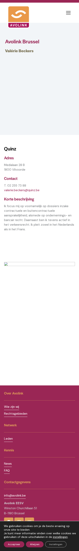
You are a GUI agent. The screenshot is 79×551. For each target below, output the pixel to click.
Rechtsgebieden (15, 414)
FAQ (7, 471)
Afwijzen (35, 544)
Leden (8, 439)
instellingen (60, 537)
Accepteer (14, 544)
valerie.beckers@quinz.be (22, 190)
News (8, 464)
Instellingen (55, 544)
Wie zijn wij (11, 407)
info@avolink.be (15, 496)
